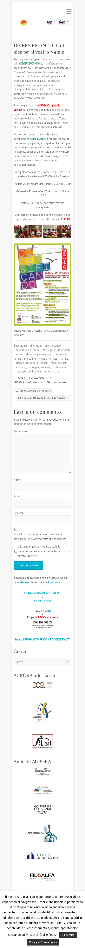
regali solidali (59, 363)
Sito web (19, 513)
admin (21, 378)
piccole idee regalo (27, 363)
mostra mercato (48, 358)
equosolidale (23, 350)
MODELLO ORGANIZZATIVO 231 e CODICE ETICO (42, 597)
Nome (18, 480)
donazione (53, 582)
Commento (21, 431)
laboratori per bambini (38, 354)
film (36, 350)
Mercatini (38, 382)
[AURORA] (42, 24)
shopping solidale (40, 367)
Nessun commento (58, 382)
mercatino (30, 358)
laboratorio (20, 582)
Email (18, 496)
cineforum (36, 345)
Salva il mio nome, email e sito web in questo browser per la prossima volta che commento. (40, 537)
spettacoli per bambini (28, 371)
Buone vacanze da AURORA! (33, 391)
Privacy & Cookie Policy (43, 942)
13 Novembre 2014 (40, 378)
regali (44, 363)
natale (64, 358)
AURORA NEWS (23, 382)
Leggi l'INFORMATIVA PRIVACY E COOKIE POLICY (42, 639)
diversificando (53, 345)
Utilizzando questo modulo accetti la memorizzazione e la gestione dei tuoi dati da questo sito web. (44, 551)
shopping (21, 367)
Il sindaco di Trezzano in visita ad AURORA (44, 397)
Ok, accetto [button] (68, 935)
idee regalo (48, 350)
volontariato (52, 371)
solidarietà (59, 367)
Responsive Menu (68, 11)
